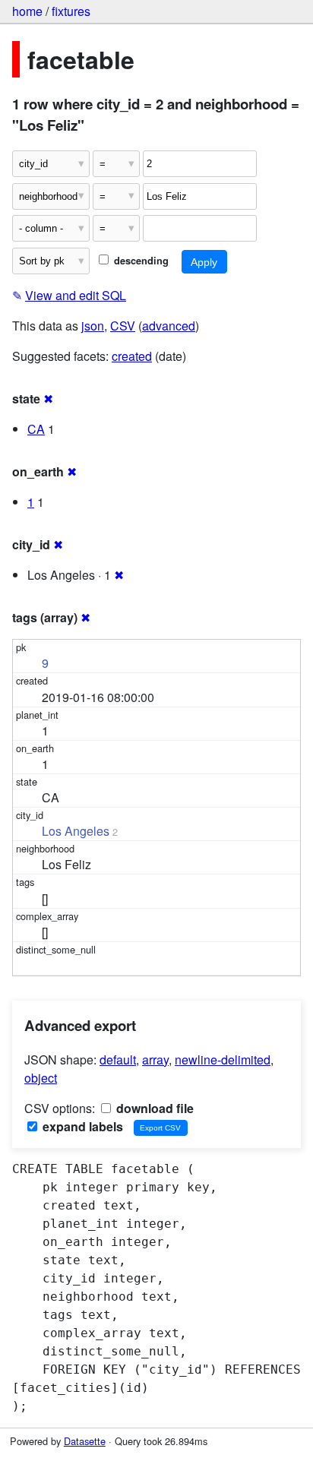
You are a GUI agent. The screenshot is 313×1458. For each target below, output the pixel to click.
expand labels (81, 1126)
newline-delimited (222, 1059)
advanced (168, 325)
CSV (122, 325)
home (27, 11)
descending (140, 260)
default (118, 1059)
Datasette (85, 1441)
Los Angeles (75, 831)
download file (153, 1108)
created (132, 356)
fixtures (71, 11)
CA (36, 429)
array (155, 1059)
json (92, 325)
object (40, 1077)
